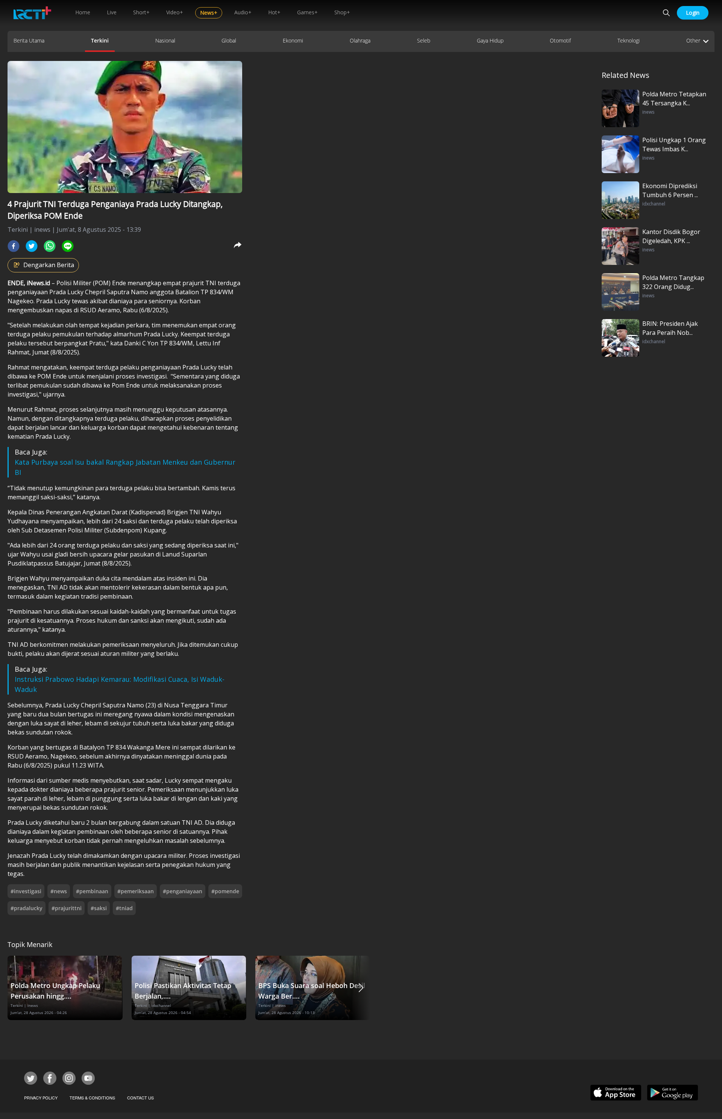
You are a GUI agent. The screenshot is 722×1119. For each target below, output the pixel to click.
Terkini (100, 40)
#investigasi (26, 891)
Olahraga (360, 40)
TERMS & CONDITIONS (92, 1098)
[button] (361, 988)
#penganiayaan (182, 891)
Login (692, 12)
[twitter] (32, 246)
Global (228, 40)
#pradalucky (26, 908)
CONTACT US (140, 1098)
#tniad (124, 908)
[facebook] (14, 246)
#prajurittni (67, 908)
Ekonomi (293, 40)
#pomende (225, 891)
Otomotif (560, 40)
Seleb (423, 40)
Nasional (165, 40)
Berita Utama (29, 40)
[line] (68, 246)
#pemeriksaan (135, 891)
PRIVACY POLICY (41, 1098)
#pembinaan (92, 891)
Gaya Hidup (490, 40)
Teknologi (628, 40)
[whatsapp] (50, 246)
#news (58, 891)
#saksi (99, 908)
